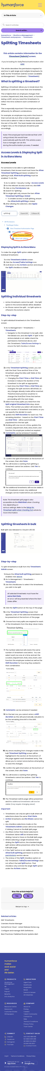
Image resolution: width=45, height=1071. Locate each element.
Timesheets (28, 37)
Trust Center (28, 1026)
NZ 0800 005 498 (30, 1039)
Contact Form (31, 1046)
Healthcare (28, 985)
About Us (27, 1007)
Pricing (26, 1009)
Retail (26, 990)
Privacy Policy (29, 1024)
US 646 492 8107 (29, 1043)
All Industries (28, 995)
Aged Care (27, 982)
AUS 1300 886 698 (30, 1037)
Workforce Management (23, 35)
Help (25, 1019)
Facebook (10, 1039)
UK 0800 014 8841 (30, 1041)
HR (5, 986)
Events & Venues (29, 992)
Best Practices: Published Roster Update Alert (19, 934)
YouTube (10, 1044)
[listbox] (22, 30)
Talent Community (30, 1014)
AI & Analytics (9, 996)
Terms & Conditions (31, 1021)
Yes (16, 896)
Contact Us (28, 1016)
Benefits (7, 994)
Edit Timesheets (7, 920)
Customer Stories (10, 1012)
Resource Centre (10, 1007)
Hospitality (28, 987)
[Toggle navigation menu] (40, 4)
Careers (26, 1012)
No (28, 896)
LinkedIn (10, 1037)
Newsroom (8, 1009)
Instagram (11, 1042)
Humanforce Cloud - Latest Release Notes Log (20, 927)
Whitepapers (9, 1014)
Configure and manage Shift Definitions (17, 930)
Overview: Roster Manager (11, 923)
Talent (6, 989)
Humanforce (6, 35)
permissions (10, 855)
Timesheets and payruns (11, 37)
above (19, 577)
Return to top (21, 906)
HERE (22, 64)
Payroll (7, 991)
